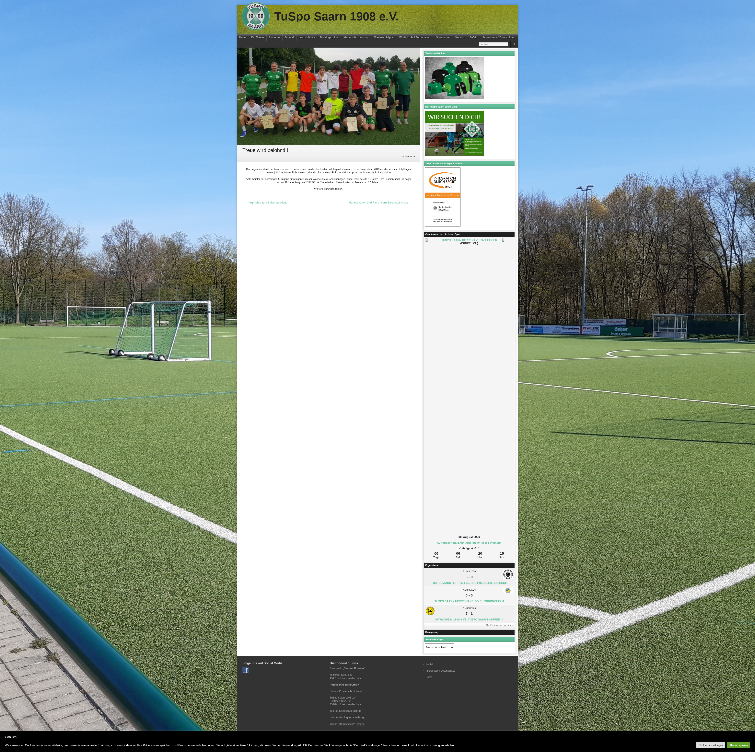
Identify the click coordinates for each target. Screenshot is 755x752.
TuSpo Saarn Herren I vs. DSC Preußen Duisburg (469, 582)
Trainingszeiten (329, 37)
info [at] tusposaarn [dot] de (345, 710)
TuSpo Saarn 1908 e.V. (336, 16)
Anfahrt (474, 37)
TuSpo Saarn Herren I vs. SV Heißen (469, 240)
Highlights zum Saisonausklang (265, 202)
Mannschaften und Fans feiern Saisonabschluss (381, 202)
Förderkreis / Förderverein (415, 37)
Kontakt (460, 37)
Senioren (274, 37)
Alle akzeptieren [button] (738, 745)
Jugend (289, 37)
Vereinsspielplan (384, 37)
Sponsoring (443, 37)
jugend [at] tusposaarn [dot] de (347, 724)
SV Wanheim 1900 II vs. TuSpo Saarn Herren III (469, 619)
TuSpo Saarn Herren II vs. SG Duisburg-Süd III (469, 601)
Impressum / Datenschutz (498, 37)
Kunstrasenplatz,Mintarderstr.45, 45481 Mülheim (469, 542)
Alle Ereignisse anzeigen (499, 625)
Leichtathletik (307, 37)
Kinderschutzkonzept (356, 37)
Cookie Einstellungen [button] (711, 745)
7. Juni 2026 (469, 571)
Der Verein (257, 37)
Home (242, 37)
